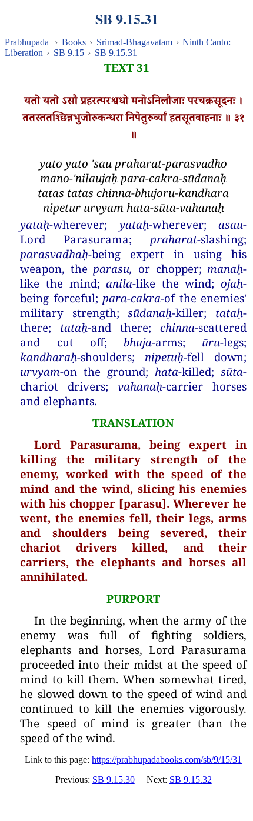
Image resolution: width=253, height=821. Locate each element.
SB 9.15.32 (190, 780)
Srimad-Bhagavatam (134, 42)
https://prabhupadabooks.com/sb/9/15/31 (167, 760)
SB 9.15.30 (113, 780)
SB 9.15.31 (116, 53)
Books (74, 42)
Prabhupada (27, 42)
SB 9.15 (69, 53)
